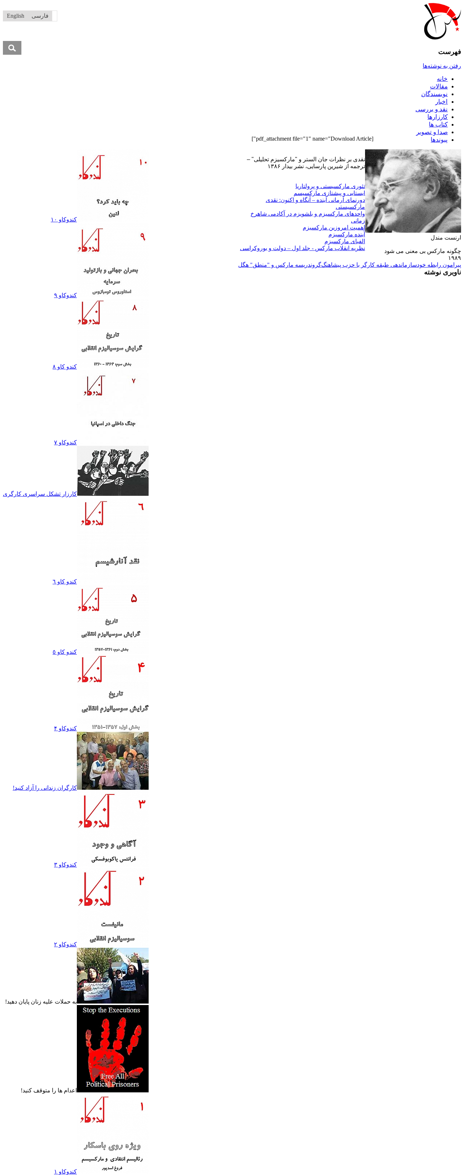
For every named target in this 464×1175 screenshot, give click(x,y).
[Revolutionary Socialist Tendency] (442, 37)
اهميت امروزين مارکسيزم (334, 227)
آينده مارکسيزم (346, 234)
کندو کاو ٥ (65, 652)
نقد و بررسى (431, 109)
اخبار (441, 101)
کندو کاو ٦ (65, 581)
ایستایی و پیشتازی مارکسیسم (329, 193)
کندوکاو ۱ (65, 1171)
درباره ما (219, 152)
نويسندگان (434, 94)
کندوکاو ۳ (65, 864)
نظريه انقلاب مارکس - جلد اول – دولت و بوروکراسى (302, 248)
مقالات (439, 86)
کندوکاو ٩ (65, 295)
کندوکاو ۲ (65, 944)
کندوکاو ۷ (65, 442)
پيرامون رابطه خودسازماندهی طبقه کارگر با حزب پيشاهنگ (391, 265)
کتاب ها (438, 124)
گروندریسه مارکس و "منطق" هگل (279, 265)
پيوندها (439, 139)
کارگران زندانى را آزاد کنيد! (45, 788)
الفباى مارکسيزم (344, 241)
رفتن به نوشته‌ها (442, 66)
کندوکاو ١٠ (64, 219)
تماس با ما (195, 152)
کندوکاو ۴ (65, 728)
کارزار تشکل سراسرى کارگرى (40, 494)
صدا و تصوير (432, 132)
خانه (442, 78)
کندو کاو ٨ (65, 367)
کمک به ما (168, 152)
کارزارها (437, 116)
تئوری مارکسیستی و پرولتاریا (330, 186)
